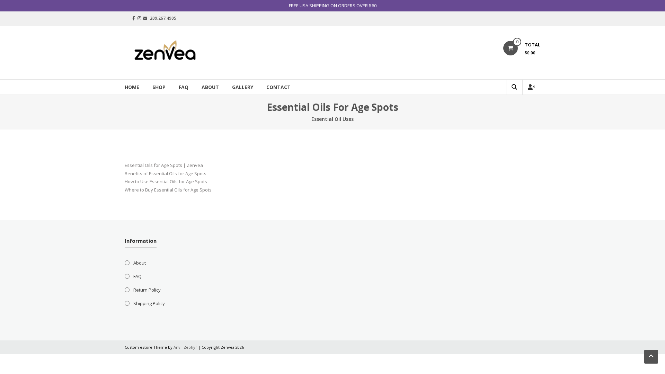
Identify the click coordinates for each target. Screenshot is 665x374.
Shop (159, 87)
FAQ (183, 87)
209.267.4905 (163, 18)
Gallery (242, 87)
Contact (278, 87)
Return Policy (147, 290)
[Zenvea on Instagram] (139, 18)
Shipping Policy (149, 303)
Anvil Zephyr (185, 347)
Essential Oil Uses (332, 119)
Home (132, 87)
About (210, 87)
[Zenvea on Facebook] (133, 18)
